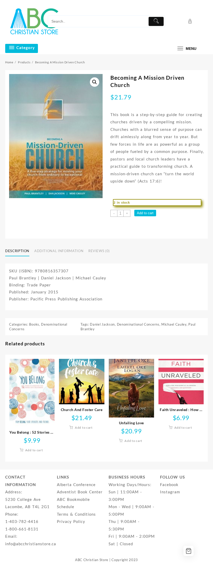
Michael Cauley (174, 324)
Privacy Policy (71, 521)
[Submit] (156, 21)
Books (34, 324)
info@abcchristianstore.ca (30, 543)
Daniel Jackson (102, 324)
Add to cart (145, 213)
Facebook (169, 484)
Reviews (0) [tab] (99, 251)
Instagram (170, 491)
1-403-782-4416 (21, 521)
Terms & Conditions (76, 514)
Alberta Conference (76, 484)
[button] (94, 82)
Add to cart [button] (34, 450)
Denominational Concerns (138, 324)
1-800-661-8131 (21, 529)
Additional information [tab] (58, 251)
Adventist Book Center (80, 491)
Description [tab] (17, 251)
